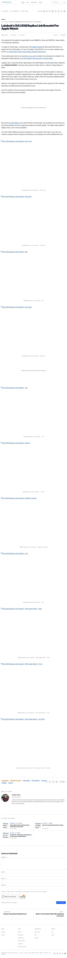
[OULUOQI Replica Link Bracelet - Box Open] (33, 329)
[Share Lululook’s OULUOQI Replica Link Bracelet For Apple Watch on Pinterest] (56, 782)
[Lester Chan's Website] (6, 2)
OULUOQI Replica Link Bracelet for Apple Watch (36, 58)
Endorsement (5, 780)
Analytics (20, 935)
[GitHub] (46, 11)
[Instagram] (49, 11)
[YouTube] (64, 11)
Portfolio (34, 2)
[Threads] (55, 11)
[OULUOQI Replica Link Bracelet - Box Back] (33, 218)
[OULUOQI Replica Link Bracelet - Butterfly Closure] (33, 520)
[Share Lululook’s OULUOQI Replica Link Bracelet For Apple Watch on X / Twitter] (46, 782)
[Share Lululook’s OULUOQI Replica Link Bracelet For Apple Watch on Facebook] (53, 782)
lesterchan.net (16, 797)
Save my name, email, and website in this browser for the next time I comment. (25, 891)
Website (3, 885)
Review (3, 935)
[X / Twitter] (61, 11)
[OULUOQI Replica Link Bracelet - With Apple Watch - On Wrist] (33, 741)
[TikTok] (58, 11)
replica (10, 783)
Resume (36, 938)
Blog (23, 2)
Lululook (44, 780)
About (40, 2)
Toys (53, 935)
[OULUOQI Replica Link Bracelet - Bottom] (33, 465)
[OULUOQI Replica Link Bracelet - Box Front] (33, 163)
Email (3, 878)
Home (2, 21)
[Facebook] (43, 11)
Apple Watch (14, 123)
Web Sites (37, 932)
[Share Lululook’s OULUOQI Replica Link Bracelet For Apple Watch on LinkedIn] (50, 782)
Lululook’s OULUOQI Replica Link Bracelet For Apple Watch (30, 27)
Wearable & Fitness (16, 780)
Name (3, 872)
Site (27, 2)
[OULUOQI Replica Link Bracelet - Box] (33, 274)
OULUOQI (4, 783)
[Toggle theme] (64, 2)
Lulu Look (32, 56)
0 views (55, 35)
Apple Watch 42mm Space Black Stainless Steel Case (27, 52)
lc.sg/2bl (62, 781)
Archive (3, 932)
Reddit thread (36, 47)
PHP (36, 935)
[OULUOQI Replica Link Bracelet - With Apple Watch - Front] (33, 686)
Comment (4, 857)
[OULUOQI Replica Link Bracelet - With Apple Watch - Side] (33, 631)
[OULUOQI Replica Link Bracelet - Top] (33, 410)
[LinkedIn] (52, 11)
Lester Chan (4, 35)
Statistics (21, 938)
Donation (20, 943)
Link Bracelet (35, 780)
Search (19, 932)
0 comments (63, 35)
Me (52, 932)
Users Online (21, 940)
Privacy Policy (22, 946)
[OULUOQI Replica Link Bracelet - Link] (33, 575)
